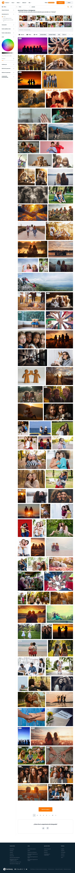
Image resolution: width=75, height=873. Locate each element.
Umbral (3, 58)
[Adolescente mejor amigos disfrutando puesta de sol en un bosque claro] (61, 598)
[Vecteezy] (3, 2)
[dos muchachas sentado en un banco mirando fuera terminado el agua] (60, 177)
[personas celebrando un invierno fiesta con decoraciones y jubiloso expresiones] (32, 132)
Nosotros (46, 852)
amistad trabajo (52, 34)
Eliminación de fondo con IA (15, 862)
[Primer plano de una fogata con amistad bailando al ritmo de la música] (31, 301)
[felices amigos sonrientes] (24, 547)
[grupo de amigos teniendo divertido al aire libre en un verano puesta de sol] (22, 161)
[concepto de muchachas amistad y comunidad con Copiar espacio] (52, 736)
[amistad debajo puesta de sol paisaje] (29, 80)
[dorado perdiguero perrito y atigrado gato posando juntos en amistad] (40, 161)
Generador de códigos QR (15, 863)
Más (29, 2)
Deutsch (62, 854)
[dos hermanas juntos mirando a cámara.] (25, 528)
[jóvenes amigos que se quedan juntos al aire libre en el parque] (59, 320)
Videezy (11, 852)
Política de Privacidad (59, 869)
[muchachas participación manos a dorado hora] (59, 376)
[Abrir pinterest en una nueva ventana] (20, 869)
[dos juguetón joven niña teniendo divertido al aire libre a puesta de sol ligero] (22, 564)
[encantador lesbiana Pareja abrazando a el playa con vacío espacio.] (32, 614)
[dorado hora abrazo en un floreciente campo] (32, 792)
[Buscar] (68, 7)
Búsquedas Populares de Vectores (33, 854)
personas (64, 34)
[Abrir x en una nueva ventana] (24, 869)
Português (63, 852)
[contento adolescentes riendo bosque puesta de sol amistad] (58, 394)
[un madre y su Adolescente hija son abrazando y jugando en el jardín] (29, 631)
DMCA (29, 850)
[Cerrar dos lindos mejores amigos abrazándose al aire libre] (39, 528)
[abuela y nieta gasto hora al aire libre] (30, 412)
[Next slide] (71, 34)
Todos (4, 16)
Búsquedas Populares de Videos (33, 860)
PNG (36, 34)
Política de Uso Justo (67, 869)
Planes (46, 2)
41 (52, 815)
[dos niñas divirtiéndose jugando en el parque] (63, 161)
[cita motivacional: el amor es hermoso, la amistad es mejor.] (59, 717)
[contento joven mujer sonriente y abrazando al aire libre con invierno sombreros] (60, 496)
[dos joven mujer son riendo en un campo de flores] (30, 394)
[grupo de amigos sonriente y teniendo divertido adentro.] (61, 774)
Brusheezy (12, 848)
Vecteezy (11, 850)
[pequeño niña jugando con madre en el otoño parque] (39, 683)
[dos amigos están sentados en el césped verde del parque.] (61, 194)
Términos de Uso (51, 869)
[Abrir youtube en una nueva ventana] (26, 869)
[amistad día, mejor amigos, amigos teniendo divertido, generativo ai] (32, 249)
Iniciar (69, 2)
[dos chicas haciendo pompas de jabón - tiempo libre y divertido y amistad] (28, 265)
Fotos (13, 2)
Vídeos (18, 2)
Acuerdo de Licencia (32, 848)
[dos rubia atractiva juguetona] (22, 598)
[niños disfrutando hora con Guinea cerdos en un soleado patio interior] (31, 755)
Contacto (46, 850)
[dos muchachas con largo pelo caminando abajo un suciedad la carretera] (31, 231)
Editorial (24, 2)
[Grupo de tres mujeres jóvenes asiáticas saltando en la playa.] (59, 699)
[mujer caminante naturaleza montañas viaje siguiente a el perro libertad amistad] (60, 132)
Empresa (11, 854)
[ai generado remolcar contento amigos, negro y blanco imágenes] (62, 683)
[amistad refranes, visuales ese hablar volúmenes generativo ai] (38, 547)
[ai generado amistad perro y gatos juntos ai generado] (59, 62)
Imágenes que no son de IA (8, 20)
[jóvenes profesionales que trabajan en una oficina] (31, 666)
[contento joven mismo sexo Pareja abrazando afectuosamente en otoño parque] (31, 479)
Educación (12, 855)
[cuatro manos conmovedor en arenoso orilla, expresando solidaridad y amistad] (59, 755)
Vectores (7, 2)
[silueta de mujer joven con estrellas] (24, 736)
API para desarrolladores (15, 857)
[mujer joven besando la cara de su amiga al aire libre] (59, 479)
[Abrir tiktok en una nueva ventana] (22, 869)
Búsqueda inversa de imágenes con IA (14, 860)
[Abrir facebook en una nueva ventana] (15, 869)
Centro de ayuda (47, 848)
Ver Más (67, 24)
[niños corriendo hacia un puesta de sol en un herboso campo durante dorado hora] (22, 496)
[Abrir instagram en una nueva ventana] (17, 869)
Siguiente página (45, 809)
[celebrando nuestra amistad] (60, 212)
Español (62, 850)
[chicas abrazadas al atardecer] (29, 511)
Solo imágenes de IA (7, 18)
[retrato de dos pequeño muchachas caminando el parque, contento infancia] (60, 648)
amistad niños (43, 34)
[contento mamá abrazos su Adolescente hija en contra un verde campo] (62, 428)
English (62, 848)
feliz (59, 34)
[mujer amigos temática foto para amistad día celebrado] (61, 265)
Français (62, 855)
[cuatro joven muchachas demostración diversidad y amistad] (31, 339)
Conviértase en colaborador (47, 854)
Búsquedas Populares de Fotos (33, 857)
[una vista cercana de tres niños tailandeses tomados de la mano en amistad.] (31, 717)
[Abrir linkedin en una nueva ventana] (18, 869)
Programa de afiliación (32, 852)
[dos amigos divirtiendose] (60, 614)
